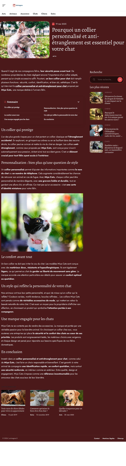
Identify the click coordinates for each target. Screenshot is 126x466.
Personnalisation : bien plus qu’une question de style (60, 109)
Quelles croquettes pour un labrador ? (70, 409)
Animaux (108, 92)
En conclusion (49, 119)
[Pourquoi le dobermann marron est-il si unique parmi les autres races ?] (96, 114)
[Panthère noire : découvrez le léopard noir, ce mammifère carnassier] (96, 147)
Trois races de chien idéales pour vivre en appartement (12, 409)
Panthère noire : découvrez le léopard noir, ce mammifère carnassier (113, 149)
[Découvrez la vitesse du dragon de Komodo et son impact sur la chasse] (96, 98)
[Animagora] (18, 5)
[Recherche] (122, 6)
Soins (32, 415)
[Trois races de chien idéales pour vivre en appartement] (13, 398)
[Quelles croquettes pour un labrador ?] (71, 398)
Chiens (3, 415)
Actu (54, 56)
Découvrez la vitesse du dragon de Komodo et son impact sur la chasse (114, 100)
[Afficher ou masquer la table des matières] (49, 101)
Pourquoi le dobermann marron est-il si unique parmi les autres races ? (114, 116)
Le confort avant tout (11, 115)
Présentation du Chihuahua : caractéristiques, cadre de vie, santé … (113, 132)
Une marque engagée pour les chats (16, 119)
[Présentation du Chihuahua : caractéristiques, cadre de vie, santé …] (96, 130)
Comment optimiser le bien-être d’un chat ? (39, 409)
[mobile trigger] (4, 5)
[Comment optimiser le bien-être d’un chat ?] (42, 398)
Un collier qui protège (11, 107)
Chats (107, 141)
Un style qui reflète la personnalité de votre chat (61, 115)
